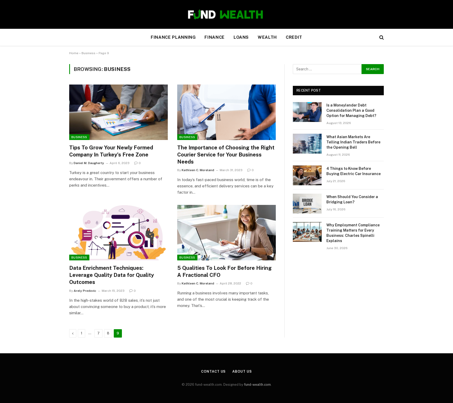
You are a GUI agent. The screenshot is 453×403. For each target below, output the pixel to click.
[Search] (381, 37)
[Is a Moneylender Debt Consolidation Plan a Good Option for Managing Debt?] (307, 112)
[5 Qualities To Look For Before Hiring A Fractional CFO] (226, 232)
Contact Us (213, 371)
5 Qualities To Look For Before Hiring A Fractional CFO (224, 271)
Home (73, 53)
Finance (214, 37)
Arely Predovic (85, 291)
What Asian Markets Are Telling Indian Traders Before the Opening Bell (353, 142)
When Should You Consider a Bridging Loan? (352, 199)
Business (88, 53)
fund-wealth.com (257, 385)
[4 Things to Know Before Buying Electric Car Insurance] (307, 175)
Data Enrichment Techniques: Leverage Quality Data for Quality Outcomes (111, 275)
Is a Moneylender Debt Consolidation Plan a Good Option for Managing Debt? (351, 110)
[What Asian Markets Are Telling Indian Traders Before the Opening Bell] (307, 144)
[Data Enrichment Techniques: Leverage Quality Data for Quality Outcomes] (118, 232)
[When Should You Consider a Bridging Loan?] (307, 204)
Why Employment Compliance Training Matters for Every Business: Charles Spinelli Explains (353, 233)
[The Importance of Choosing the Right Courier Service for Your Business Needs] (226, 112)
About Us (242, 371)
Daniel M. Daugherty (89, 163)
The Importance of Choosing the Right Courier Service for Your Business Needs (225, 154)
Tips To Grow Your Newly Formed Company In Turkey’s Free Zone (111, 151)
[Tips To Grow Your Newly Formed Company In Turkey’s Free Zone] (118, 112)
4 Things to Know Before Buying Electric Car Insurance (353, 171)
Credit (294, 37)
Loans (241, 37)
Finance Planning (173, 37)
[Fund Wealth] (226, 15)
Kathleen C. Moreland (198, 170)
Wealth (267, 37)
